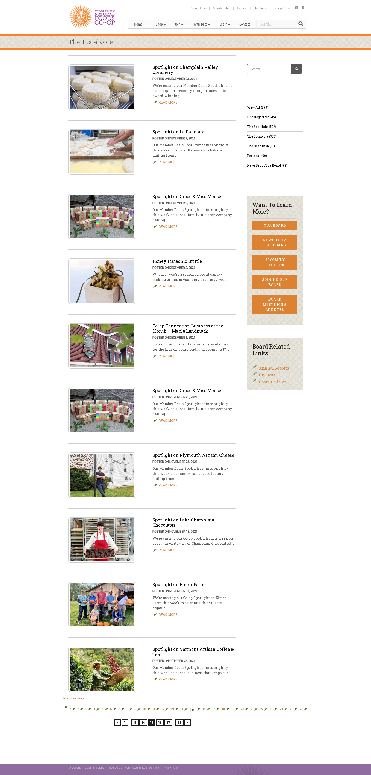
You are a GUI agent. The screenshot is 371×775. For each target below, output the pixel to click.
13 (172, 709)
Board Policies (272, 381)
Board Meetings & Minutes (275, 304)
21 (252, 709)
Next (82, 698)
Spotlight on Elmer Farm (178, 584)
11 (153, 709)
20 (242, 709)
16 (204, 709)
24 (281, 709)
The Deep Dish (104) (262, 146)
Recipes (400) (257, 156)
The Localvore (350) (261, 136)
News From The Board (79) (267, 165)
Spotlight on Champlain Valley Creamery (185, 69)
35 (179, 723)
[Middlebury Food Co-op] (94, 16)
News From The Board (275, 242)
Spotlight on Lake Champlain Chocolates (183, 522)
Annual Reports (274, 368)
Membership (222, 8)
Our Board (260, 8)
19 (232, 709)
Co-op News (282, 8)
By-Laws (267, 375)
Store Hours (199, 8)
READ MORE (168, 102)
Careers (242, 8)
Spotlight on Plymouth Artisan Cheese (193, 455)
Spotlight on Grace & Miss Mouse (186, 196)
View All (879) (257, 107)
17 (213, 709)
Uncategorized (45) (261, 117)
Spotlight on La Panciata (178, 132)
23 (271, 709)
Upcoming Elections (275, 262)
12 (162, 709)
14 (182, 709)
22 (261, 709)
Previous (69, 698)
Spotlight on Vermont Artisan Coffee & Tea (193, 651)
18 (223, 709)
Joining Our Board (275, 282)
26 (301, 709)
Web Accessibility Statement (141, 767)
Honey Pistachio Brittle (177, 261)
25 (291, 709)
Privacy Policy (170, 767)
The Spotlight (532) (261, 127)
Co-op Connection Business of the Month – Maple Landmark (187, 328)
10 (144, 709)
